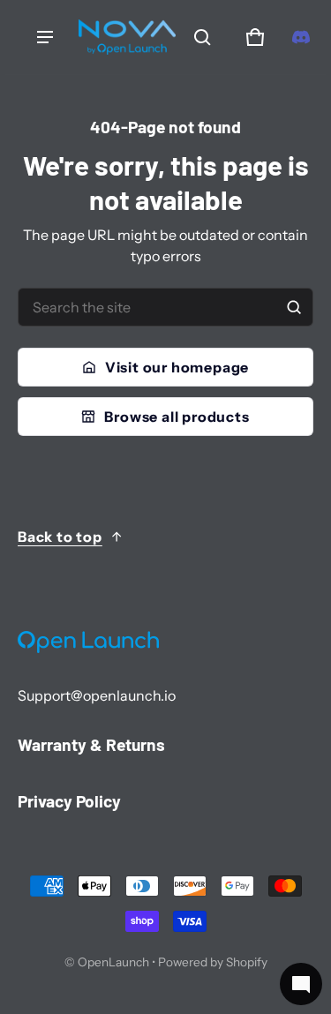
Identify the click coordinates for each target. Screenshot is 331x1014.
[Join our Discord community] (301, 37)
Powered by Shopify (212, 962)
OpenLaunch (113, 962)
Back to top (60, 536)
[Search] (294, 307)
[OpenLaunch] (127, 37)
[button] (202, 37)
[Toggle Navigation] (45, 37)
